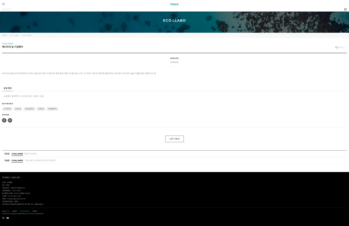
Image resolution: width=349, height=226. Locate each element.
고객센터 (34, 211)
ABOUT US (5, 211)
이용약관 (14, 211)
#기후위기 (7, 109)
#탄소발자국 (29, 109)
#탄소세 (18, 109)
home (4, 35)
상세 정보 (8, 88)
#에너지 (41, 109)
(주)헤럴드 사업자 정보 (11, 177)
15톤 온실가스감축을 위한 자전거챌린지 (34, 160)
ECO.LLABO (14, 35)
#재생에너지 (52, 109)
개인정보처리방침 (24, 211)
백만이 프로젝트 (24, 154)
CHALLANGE (26, 35)
